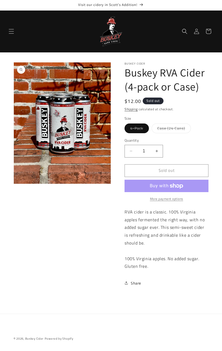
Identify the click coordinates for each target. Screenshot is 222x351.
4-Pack (139, 129)
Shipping (131, 109)
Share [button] (136, 283)
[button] (11, 31)
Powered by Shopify (59, 338)
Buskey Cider (34, 338)
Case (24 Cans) (174, 129)
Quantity (132, 140)
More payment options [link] (166, 198)
